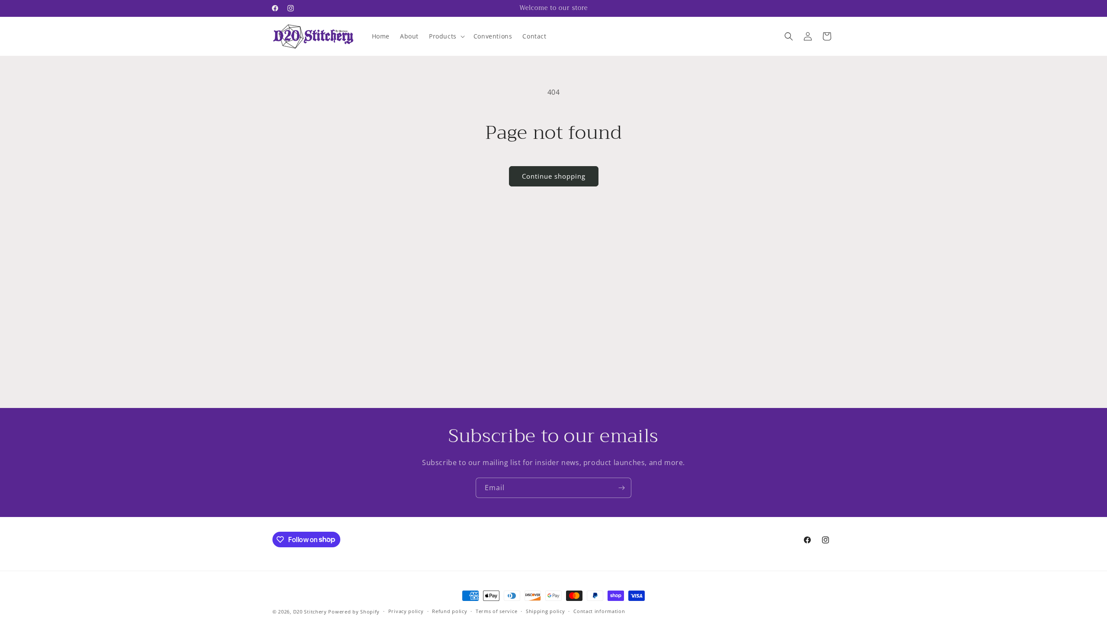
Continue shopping (553, 176)
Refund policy (449, 611)
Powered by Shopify (354, 611)
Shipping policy (545, 611)
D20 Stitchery (310, 611)
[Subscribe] (621, 488)
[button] (446, 36)
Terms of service (496, 611)
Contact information (599, 611)
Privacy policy (406, 611)
